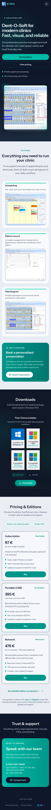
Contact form (19, 780)
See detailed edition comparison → (24, 691)
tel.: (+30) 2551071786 (14, 773)
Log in (27, 700)
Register (35, 700)
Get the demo (25, 57)
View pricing (25, 64)
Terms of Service (11, 805)
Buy (25, 574)
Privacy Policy (26, 805)
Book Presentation (21, 374)
